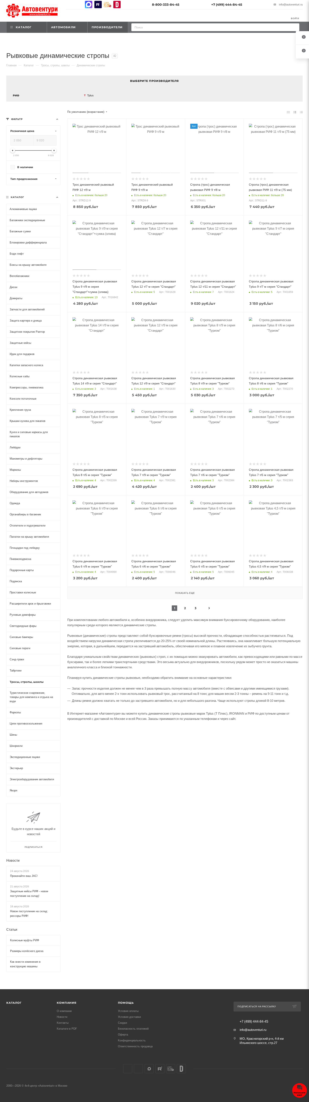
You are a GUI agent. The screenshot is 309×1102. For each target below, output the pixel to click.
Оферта (123, 1034)
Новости (13, 860)
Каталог (14, 1002)
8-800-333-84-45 (165, 5)
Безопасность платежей (133, 1028)
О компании (64, 1011)
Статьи (11, 929)
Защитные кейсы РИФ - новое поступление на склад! (29, 893)
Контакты (63, 1022)
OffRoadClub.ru (107, 4)
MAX (88, 4)
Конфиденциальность (132, 1040)
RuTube (98, 4)
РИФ (16, 95)
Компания (66, 1002)
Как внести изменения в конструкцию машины (25, 964)
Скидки (122, 1022)
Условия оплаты (128, 1011)
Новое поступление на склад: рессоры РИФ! (29, 913)
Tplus (90, 95)
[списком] (295, 112)
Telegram (79, 4)
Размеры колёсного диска (26, 951)
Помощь (126, 1002)
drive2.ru (117, 4)
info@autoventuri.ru (291, 4)
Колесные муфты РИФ (24, 940)
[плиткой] (288, 112)
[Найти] (294, 27)
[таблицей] (301, 112)
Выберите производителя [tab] (154, 80)
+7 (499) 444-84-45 (226, 5)
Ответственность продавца (135, 1046)
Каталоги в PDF (67, 1028)
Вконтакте (69, 4)
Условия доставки (129, 1016)
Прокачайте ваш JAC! (24, 875)
